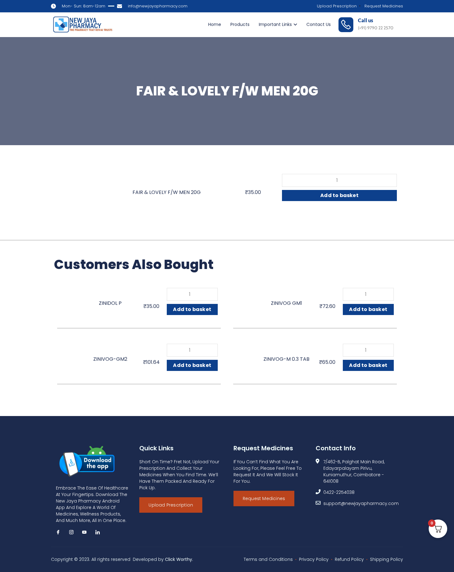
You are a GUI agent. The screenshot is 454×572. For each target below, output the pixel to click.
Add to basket (339, 195)
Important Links (275, 24)
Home (214, 24)
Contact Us (318, 24)
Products (240, 24)
